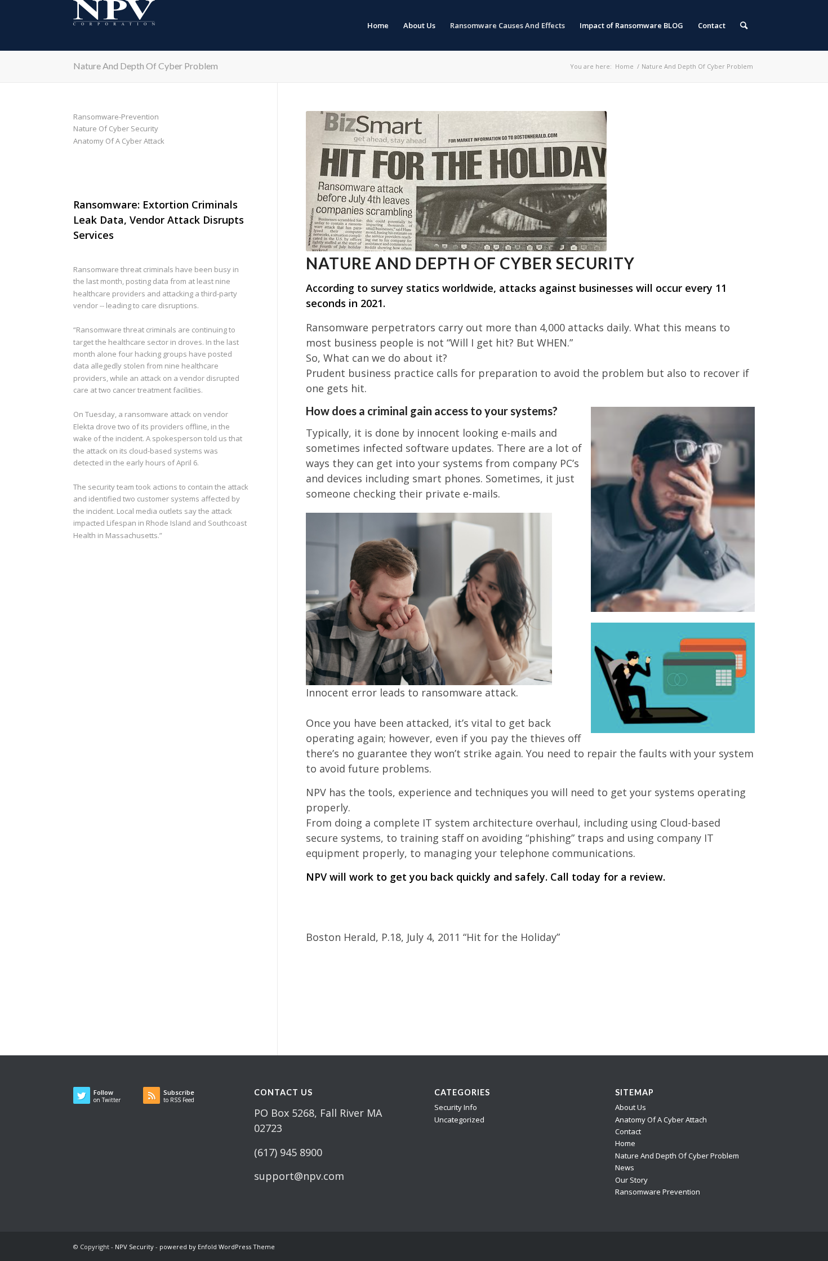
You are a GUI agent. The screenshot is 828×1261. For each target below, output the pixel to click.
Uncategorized (459, 1120)
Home (625, 1143)
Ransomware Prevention (657, 1192)
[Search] (744, 25)
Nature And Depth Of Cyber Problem (145, 65)
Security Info (455, 1107)
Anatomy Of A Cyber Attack (118, 141)
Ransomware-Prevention (116, 117)
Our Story (631, 1180)
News (624, 1167)
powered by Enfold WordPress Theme (217, 1246)
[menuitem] (378, 25)
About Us (630, 1107)
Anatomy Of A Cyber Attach (661, 1120)
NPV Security (134, 1246)
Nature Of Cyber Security (115, 128)
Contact (628, 1131)
